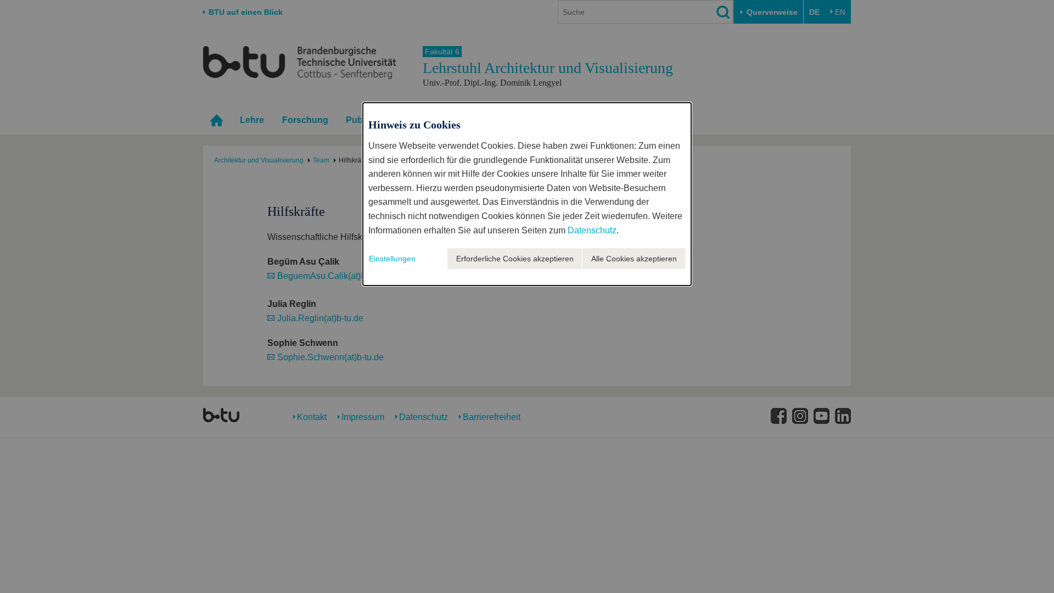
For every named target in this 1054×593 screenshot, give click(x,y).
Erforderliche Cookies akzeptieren (515, 258)
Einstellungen (392, 258)
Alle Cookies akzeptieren (634, 258)
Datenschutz (592, 230)
